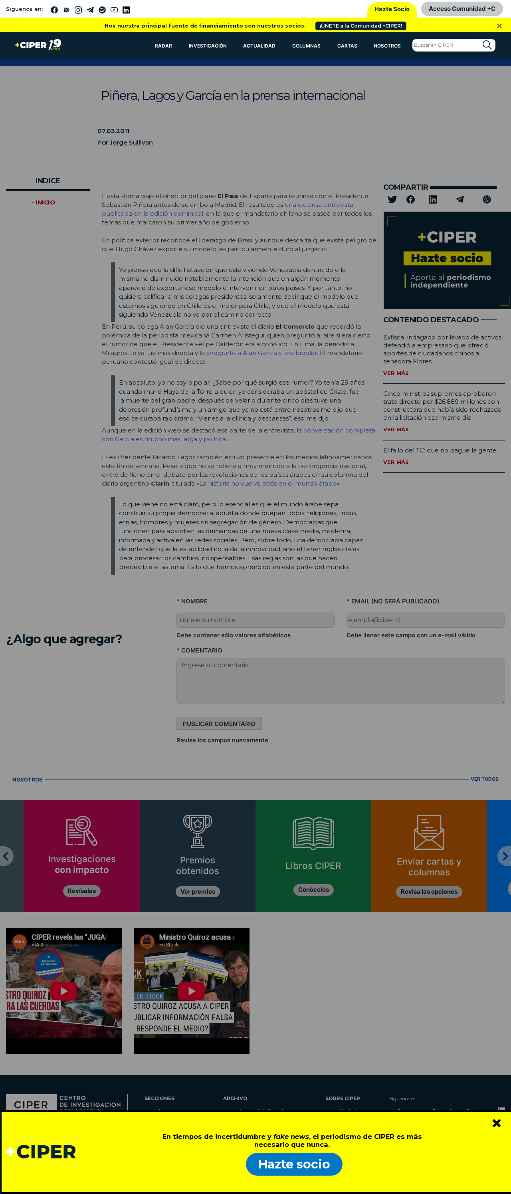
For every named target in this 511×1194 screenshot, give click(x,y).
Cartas (347, 46)
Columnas (306, 46)
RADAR (163, 46)
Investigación (208, 46)
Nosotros (387, 46)
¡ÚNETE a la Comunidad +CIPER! (361, 26)
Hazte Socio (392, 9)
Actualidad (259, 46)
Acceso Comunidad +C (462, 8)
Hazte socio (294, 1164)
